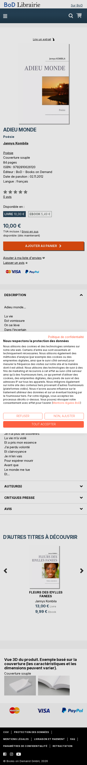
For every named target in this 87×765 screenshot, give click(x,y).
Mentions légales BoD (66, 403)
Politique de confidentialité (66, 337)
